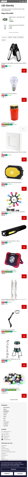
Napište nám (4, 445)
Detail (23, 129)
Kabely (4, 414)
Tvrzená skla (6, 422)
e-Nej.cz (3, 458)
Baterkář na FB (6, 436)
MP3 (4, 418)
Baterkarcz (5, 437)
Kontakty (3, 447)
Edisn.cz (3, 456)
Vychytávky (5, 423)
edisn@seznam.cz (7, 431)
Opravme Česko (4, 459)
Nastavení (13, 469)
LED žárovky (6, 411)
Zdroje (4, 416)
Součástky (5, 425)
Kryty (4, 420)
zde (18, 465)
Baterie (4, 409)
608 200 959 (6, 434)
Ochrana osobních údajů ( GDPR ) (8, 451)
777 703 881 (6, 433)
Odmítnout (7, 473)
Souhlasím (20, 473)
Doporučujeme (6, 407)
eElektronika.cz (4, 455)
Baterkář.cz (3, 453)
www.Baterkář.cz (7, 439)
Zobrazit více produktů (13, 32)
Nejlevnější (10, 37)
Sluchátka (5, 412)
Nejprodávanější (20, 37)
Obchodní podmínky (5, 450)
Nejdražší (15, 37)
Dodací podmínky (5, 448)
